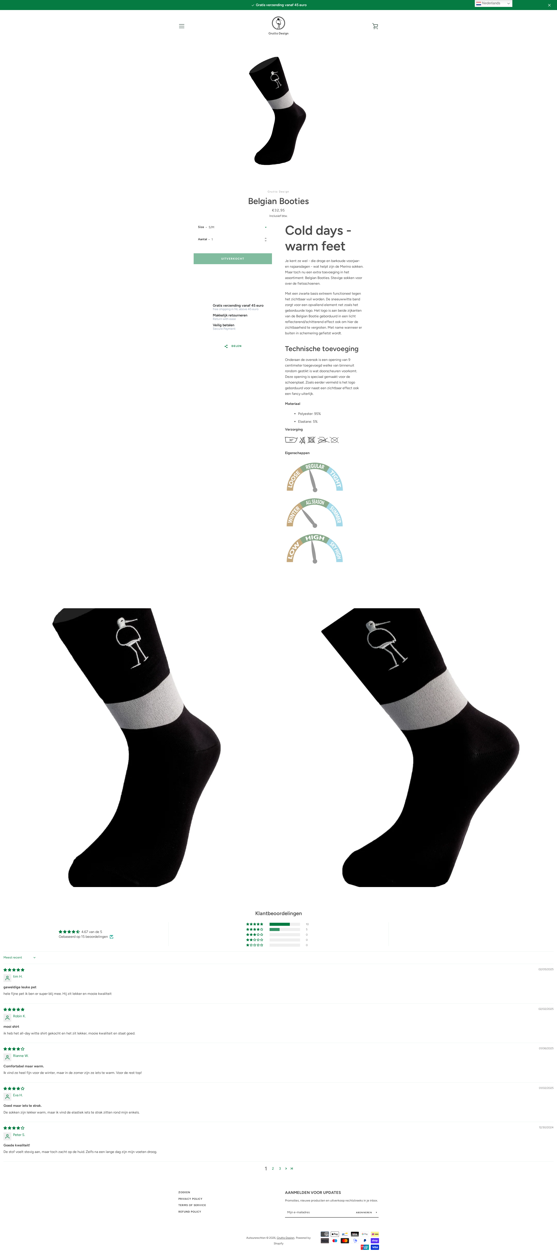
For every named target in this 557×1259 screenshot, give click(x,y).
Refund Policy (189, 1211)
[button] (255, 924)
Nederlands (490, 3)
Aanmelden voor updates (313, 1192)
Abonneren (364, 1212)
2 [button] (273, 1168)
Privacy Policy (190, 1198)
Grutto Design (285, 1237)
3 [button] (280, 1168)
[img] (13, 970)
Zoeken (184, 1192)
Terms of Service (192, 1205)
